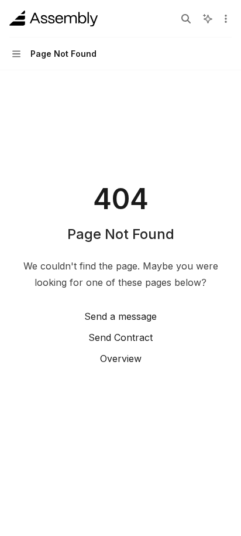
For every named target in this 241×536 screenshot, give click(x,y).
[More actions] (226, 19)
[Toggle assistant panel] (207, 18)
